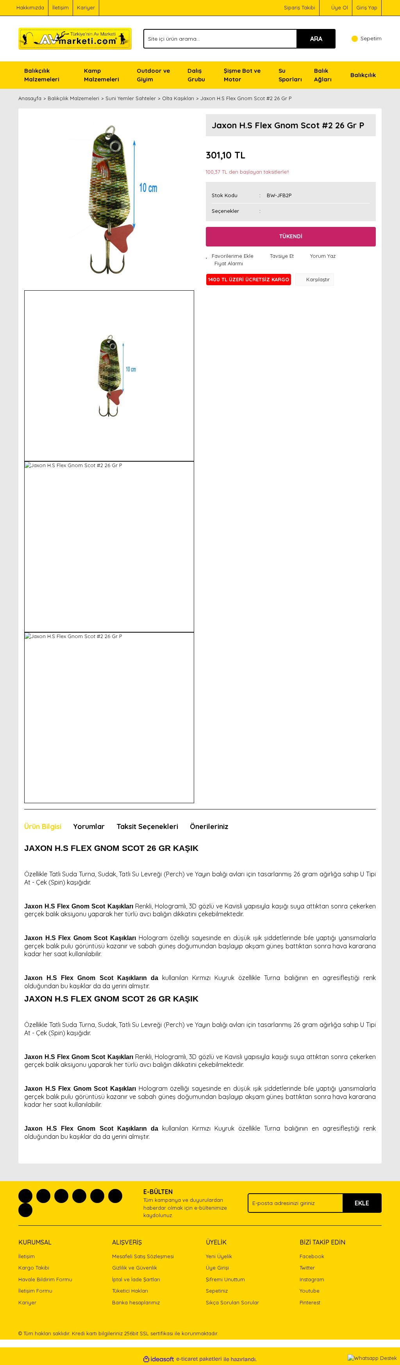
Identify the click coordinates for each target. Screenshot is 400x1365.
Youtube (310, 1291)
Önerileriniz (209, 826)
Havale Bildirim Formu (45, 1279)
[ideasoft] (158, 1359)
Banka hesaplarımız (136, 1302)
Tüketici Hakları (130, 1291)
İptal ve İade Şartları (136, 1279)
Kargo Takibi (33, 1267)
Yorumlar (89, 826)
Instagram (312, 1279)
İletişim (60, 7)
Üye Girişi (217, 1267)
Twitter (307, 1267)
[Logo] (75, 38)
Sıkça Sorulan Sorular (232, 1302)
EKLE (362, 1203)
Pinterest (310, 1302)
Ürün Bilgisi (42, 826)
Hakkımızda (30, 7)
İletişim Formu (35, 1291)
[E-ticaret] (199, 1359)
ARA (316, 39)
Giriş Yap (366, 7)
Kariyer (86, 7)
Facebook (312, 1256)
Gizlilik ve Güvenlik (134, 1267)
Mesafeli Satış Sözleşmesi (143, 1256)
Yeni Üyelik (219, 1256)
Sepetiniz (217, 1291)
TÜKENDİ (290, 236)
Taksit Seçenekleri (147, 826)
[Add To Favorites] (230, 256)
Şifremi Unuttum (225, 1279)
